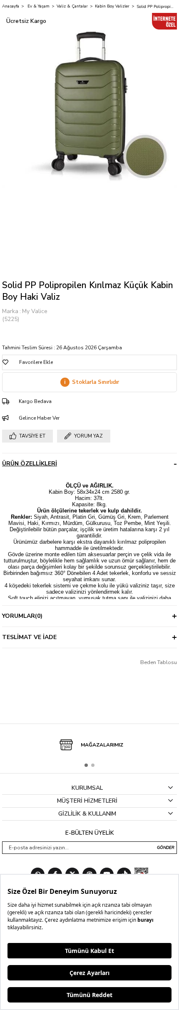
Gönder (165, 848)
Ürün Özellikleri (29, 464)
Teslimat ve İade (29, 637)
